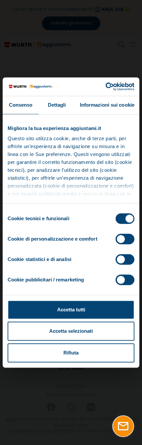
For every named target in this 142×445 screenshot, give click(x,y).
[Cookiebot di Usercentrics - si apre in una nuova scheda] (105, 86)
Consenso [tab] (21, 105)
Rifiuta (71, 352)
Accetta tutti (71, 309)
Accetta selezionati (71, 331)
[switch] (125, 239)
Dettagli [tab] (57, 105)
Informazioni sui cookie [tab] (107, 105)
